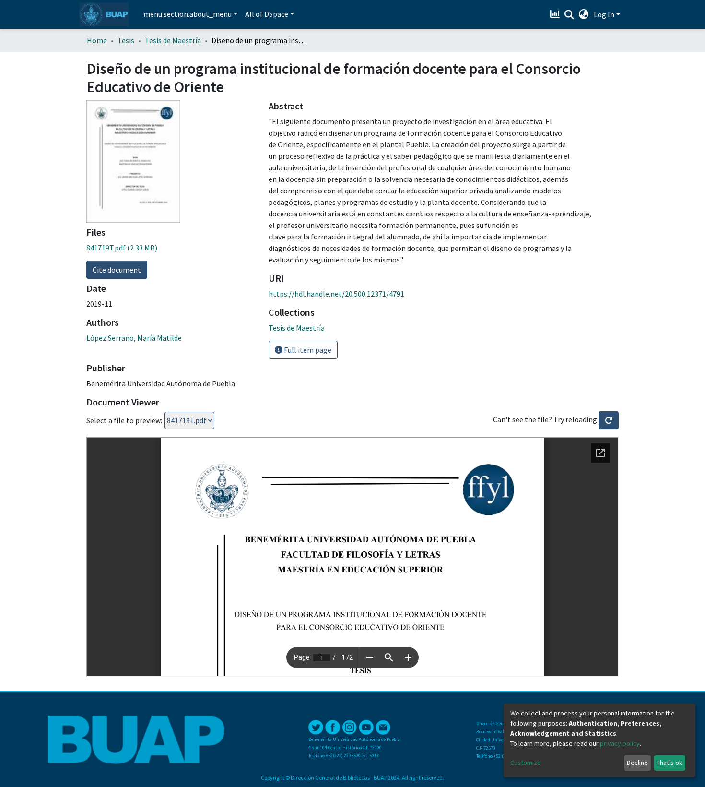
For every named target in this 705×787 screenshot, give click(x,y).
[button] (584, 14)
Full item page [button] (306, 350)
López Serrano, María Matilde (134, 338)
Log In (604, 14)
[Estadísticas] (556, 14)
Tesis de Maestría (173, 40)
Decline (637, 762)
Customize (525, 762)
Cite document (117, 269)
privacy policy (620, 743)
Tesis (126, 40)
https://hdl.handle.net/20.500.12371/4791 (336, 293)
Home (97, 40)
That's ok (669, 762)
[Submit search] (569, 15)
